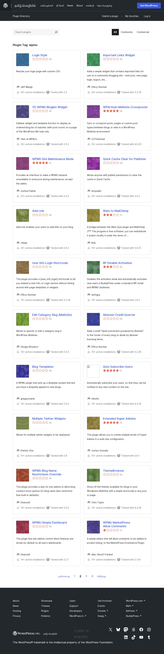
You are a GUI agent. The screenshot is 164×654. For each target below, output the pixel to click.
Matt (130, 606)
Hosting (17, 610)
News (16, 606)
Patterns (45, 616)
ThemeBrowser (113, 470)
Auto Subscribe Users (118, 366)
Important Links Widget (119, 55)
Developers (76, 610)
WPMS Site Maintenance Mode (53, 159)
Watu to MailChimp (115, 211)
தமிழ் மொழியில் (50, 633)
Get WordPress (149, 5)
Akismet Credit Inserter (119, 314)
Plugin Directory (21, 16)
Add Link (38, 211)
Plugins (45, 610)
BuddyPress (134, 616)
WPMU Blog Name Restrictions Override (46, 472)
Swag (102, 616)
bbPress (132, 610)
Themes (45, 606)
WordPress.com (135, 600)
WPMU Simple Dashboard (49, 522)
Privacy (17, 616)
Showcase (46, 600)
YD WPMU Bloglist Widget (49, 107)
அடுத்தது (101, 576)
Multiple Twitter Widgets (49, 418)
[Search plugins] (56, 32)
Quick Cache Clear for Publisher (124, 159)
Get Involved (104, 600)
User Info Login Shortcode (50, 263)
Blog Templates (42, 366)
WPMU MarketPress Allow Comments (116, 524)
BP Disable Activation (117, 263)
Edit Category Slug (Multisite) (52, 314)
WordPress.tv (78, 616)
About (16, 600)
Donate (103, 610)
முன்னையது (64, 576)
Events (101, 606)
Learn (72, 600)
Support (74, 606)
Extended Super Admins (119, 418)
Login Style (39, 55)
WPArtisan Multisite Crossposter (125, 107)
